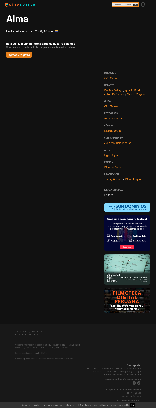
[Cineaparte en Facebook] (134, 383)
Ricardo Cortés (113, 118)
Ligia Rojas (111, 155)
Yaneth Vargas (136, 94)
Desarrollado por (128, 400)
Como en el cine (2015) (26, 334)
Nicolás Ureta (112, 130)
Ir (135, 5)
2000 (38, 31)
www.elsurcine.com (131, 396)
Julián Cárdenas (114, 94)
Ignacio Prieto (133, 90)
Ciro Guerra (111, 78)
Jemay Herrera (113, 179)
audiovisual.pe (51, 344)
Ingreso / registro (19, 55)
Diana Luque (133, 179)
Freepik (36, 352)
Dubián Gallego (113, 90)
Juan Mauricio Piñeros (117, 143)
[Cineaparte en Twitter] (139, 383)
